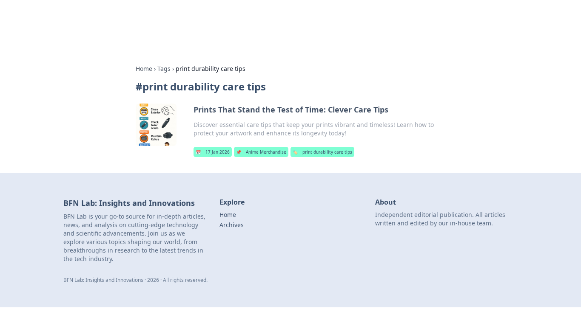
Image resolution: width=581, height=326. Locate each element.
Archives (231, 225)
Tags (164, 69)
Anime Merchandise (261, 152)
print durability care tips (322, 152)
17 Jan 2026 (213, 152)
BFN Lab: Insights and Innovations (210, 17)
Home (144, 69)
